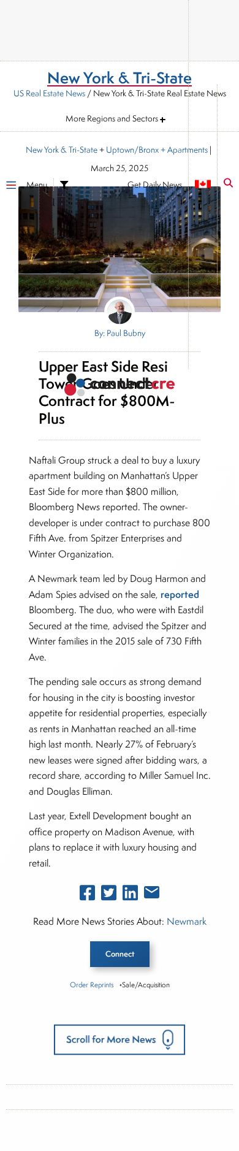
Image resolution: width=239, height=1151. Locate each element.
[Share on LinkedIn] (130, 895)
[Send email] (151, 894)
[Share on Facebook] (87, 895)
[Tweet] (108, 895)
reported (180, 594)
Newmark (187, 921)
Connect (119, 954)
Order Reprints (91, 984)
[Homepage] (119, 386)
